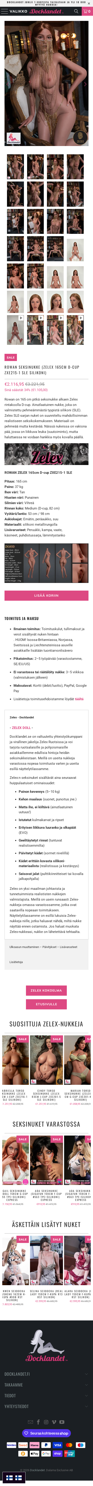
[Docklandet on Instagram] (46, 1422)
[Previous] (8, 84)
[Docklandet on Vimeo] (54, 1422)
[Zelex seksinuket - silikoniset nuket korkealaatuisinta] (46, 464)
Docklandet (37, 1470)
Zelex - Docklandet (22, 717)
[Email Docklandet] (30, 1422)
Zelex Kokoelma (46, 990)
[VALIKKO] (3, 11)
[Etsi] (76, 11)
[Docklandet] (46, 11)
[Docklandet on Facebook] (38, 1422)
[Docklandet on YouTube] (62, 1422)
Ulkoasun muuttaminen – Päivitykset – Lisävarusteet (43, 947)
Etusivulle (46, 1004)
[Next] (85, 84)
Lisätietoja (16, 962)
